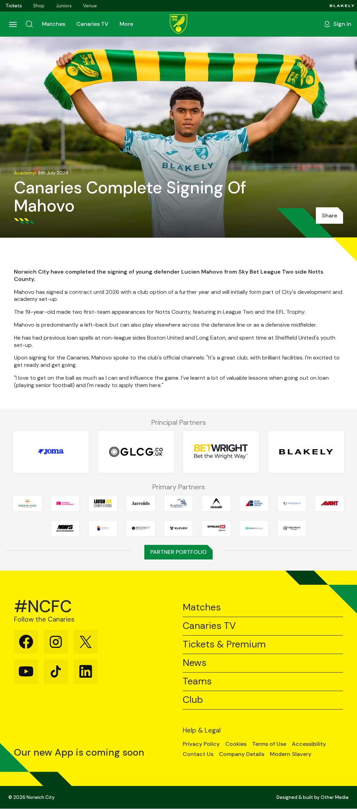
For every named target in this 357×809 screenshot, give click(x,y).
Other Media (335, 797)
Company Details (241, 754)
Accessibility (309, 744)
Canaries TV (92, 24)
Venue (90, 5)
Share (329, 215)
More (126, 24)
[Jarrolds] (140, 503)
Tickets (14, 5)
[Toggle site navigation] (12, 24)
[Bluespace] (103, 528)
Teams (197, 681)
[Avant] (329, 503)
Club (193, 700)
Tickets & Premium (224, 644)
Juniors (64, 5)
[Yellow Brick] (292, 528)
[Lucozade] (216, 503)
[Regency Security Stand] (140, 528)
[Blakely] (342, 6)
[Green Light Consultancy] (136, 452)
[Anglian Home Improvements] (178, 503)
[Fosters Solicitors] (254, 528)
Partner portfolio (178, 552)
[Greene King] (27, 503)
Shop (39, 5)
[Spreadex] (216, 528)
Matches (53, 24)
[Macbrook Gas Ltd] (292, 503)
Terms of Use (269, 744)
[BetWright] (221, 452)
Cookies (235, 744)
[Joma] (51, 452)
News (194, 663)
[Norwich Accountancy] (65, 503)
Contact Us (198, 754)
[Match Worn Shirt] (65, 528)
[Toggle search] (29, 24)
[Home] (178, 24)
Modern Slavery (290, 754)
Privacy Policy (201, 744)
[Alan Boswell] (254, 503)
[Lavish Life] (103, 503)
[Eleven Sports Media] (178, 528)
